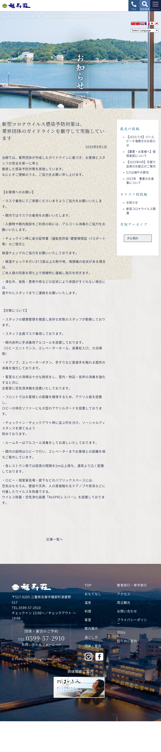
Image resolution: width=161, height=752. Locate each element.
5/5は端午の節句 (137, 172)
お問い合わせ (127, 611)
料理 (88, 611)
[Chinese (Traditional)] (137, 23)
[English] (142, 23)
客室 (88, 619)
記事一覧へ (54, 539)
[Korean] (156, 23)
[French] (147, 23)
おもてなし (93, 594)
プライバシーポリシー (132, 621)
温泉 (88, 602)
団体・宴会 (93, 645)
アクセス (123, 594)
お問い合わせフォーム (38, 644)
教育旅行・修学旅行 (132, 585)
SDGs (121, 632)
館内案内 (91, 628)
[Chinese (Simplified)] (133, 23)
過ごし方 (91, 637)
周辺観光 (123, 602)
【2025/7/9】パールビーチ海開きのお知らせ (141, 141)
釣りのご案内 (127, 641)
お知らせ (132, 202)
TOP (88, 585)
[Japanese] (152, 23)
